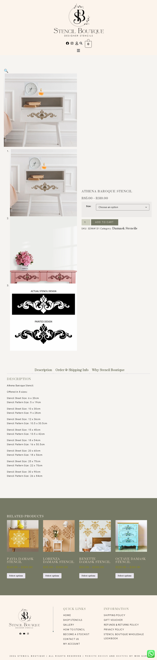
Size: (89, 206)
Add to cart (104, 222)
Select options (16, 575)
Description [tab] (43, 370)
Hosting (122, 656)
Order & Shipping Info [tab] (72, 370)
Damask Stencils (124, 228)
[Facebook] (67, 43)
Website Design (96, 656)
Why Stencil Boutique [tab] (108, 370)
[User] (76, 43)
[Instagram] (72, 43)
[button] (80, 43)
